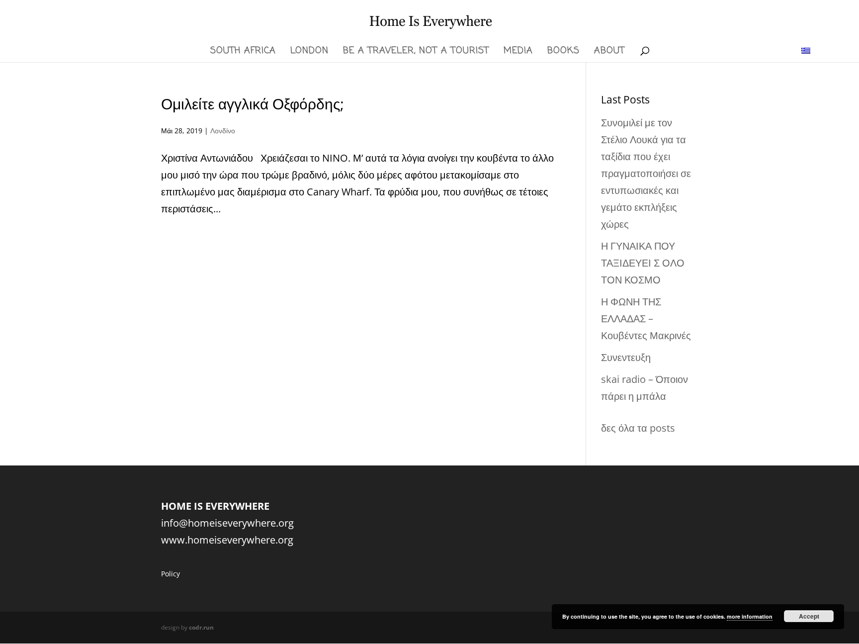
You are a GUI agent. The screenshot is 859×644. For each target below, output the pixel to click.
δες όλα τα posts (638, 428)
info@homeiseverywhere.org (227, 523)
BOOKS (563, 52)
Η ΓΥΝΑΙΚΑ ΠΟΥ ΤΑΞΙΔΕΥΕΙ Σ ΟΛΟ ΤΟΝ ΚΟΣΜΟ (643, 262)
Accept (809, 616)
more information (750, 616)
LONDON (309, 52)
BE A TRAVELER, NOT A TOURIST (416, 52)
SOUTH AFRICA (243, 52)
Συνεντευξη (626, 357)
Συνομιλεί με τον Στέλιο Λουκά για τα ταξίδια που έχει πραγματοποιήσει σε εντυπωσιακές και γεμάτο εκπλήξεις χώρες (646, 173)
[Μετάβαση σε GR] (805, 50)
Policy (170, 573)
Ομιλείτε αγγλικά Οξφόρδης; (252, 103)
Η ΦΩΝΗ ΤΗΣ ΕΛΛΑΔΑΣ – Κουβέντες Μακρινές (646, 318)
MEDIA (518, 52)
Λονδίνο (222, 130)
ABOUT (609, 52)
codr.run (201, 627)
